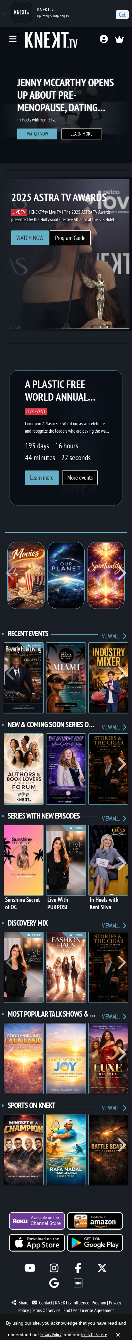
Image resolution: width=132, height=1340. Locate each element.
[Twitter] (102, 1268)
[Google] (54, 1283)
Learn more (38, 139)
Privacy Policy (50, 1334)
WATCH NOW (30, 238)
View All (111, 636)
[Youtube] (30, 1268)
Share (24, 1302)
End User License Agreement (88, 1310)
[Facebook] (78, 1268)
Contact (45, 1302)
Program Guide (70, 238)
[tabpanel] (66, 107)
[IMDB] (78, 1283)
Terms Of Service (46, 1310)
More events (80, 477)
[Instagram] (54, 1268)
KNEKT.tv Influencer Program (80, 1302)
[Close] (5, 13)
